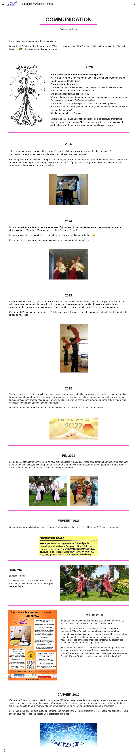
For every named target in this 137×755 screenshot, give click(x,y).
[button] (3, 3)
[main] (68, 21)
